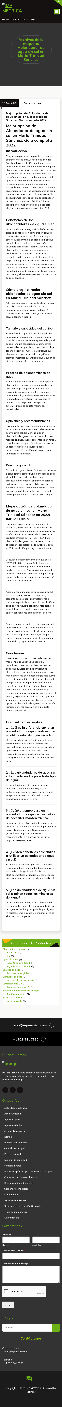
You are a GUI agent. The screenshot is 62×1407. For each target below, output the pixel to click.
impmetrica (34, 103)
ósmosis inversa (12, 1165)
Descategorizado (13, 1154)
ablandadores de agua (16, 1107)
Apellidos (36, 1245)
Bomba (8, 1136)
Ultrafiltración (11, 1217)
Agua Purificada (12, 1113)
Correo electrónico (13, 1250)
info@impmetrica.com (30, 1025)
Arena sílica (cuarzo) (15, 1131)
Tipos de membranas (15, 1211)
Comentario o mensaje (15, 1263)
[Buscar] (56, 1328)
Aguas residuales (13, 1125)
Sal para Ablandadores (16, 1188)
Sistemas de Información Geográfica (23, 1206)
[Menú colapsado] (57, 11)
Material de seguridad (15, 1159)
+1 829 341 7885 (25, 1039)
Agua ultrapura (12, 1119)
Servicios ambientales (16, 1200)
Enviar (8, 1304)
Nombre (7, 1234)
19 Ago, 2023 (9, 103)
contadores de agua (14, 1148)
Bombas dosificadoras (16, 1142)
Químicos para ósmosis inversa (20, 1177)
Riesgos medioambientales (18, 1183)
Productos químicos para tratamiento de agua (28, 1171)
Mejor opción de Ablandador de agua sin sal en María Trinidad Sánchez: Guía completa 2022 (27, 116)
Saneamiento (11, 1194)
